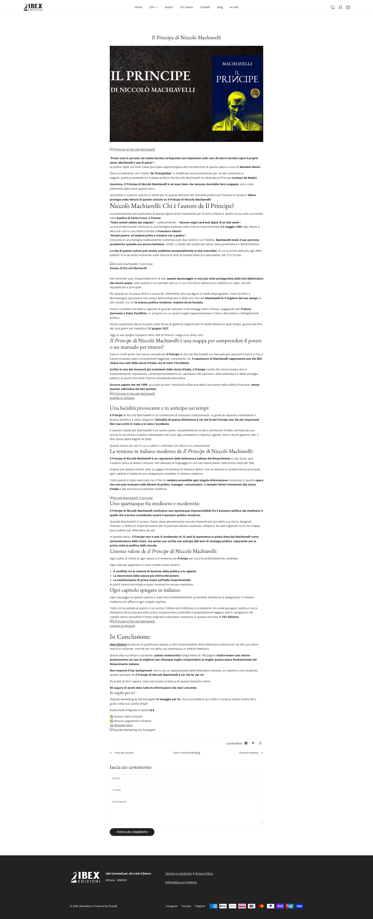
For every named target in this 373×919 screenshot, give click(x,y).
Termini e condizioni (178, 873)
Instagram (172, 906)
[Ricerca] (333, 7)
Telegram (200, 906)
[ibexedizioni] (33, 7)
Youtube (186, 906)
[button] (348, 7)
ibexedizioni (86, 906)
